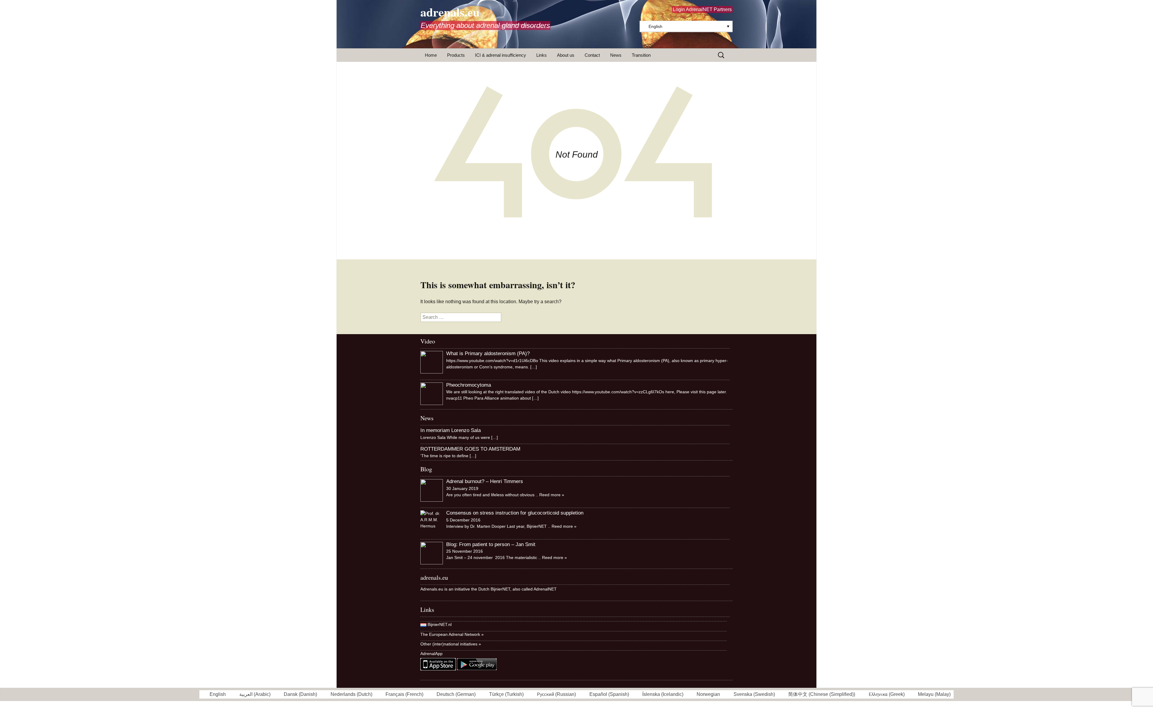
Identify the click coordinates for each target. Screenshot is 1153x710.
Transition (641, 55)
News (616, 55)
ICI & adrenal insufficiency (500, 55)
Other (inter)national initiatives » (450, 644)
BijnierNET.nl (440, 624)
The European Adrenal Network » (452, 634)
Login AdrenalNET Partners (702, 9)
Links (541, 55)
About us (565, 55)
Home (431, 55)
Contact (592, 55)
